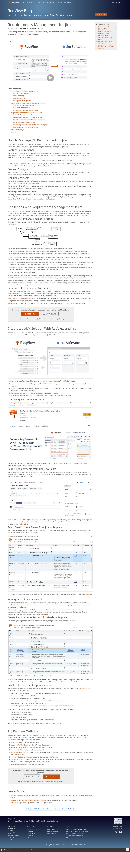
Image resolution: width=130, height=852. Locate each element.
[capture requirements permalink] (7, 149)
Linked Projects (103, 33)
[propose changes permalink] (7, 169)
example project (54, 319)
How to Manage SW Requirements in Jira (24, 91)
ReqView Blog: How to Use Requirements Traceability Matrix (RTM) (33, 795)
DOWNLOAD (51, 314)
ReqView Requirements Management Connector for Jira (30, 403)
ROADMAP (11, 833)
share (42, 29)
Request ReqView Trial (18, 752)
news (34, 29)
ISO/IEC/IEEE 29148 (32, 829)
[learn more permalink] (7, 791)
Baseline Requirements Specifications (25, 127)
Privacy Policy (49, 845)
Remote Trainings (51, 829)
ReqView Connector (24, 745)
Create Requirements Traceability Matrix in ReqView (30, 125)
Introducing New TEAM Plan (63, 809)
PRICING (10, 831)
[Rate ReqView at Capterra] (117, 821)
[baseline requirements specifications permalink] (7, 685)
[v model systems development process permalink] (7, 218)
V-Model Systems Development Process (26, 105)
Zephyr (23, 607)
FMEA (28, 838)
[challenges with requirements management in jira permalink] (7, 207)
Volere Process (31, 833)
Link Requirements (19, 98)
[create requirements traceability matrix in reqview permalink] (7, 617)
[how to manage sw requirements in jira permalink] (7, 140)
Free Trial (32, 2)
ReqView (15, 2)
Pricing (39, 2)
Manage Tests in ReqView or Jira (24, 122)
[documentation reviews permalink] (7, 272)
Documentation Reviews (21, 108)
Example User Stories (45, 166)
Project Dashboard (104, 31)
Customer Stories (64, 15)
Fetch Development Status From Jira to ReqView (29, 120)
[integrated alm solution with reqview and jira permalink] (7, 328)
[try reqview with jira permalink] (7, 731)
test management (30, 747)
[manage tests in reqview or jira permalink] (7, 599)
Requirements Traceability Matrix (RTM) (76, 829)
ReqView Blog (20, 10)
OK (128, 850)
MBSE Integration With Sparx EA (74, 835)
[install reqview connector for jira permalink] (7, 399)
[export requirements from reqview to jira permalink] (7, 468)
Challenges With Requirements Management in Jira (28, 103)
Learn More (14, 132)
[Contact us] (120, 832)
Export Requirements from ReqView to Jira (27, 117)
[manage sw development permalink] (7, 191)
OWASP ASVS (30, 831)
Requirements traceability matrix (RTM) (21, 299)
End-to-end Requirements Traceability (26, 110)
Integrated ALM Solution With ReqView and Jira (26, 113)
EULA (67, 845)
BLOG (68, 827)
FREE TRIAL (31, 314)
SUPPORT (11, 839)
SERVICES (50, 827)
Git (70, 688)
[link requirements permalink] (7, 177)
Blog (44, 2)
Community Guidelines (77, 845)
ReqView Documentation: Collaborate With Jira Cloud (28, 800)
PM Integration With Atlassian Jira (75, 833)
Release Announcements (28, 15)
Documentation (60, 2)
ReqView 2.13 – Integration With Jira (40, 809)
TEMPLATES (31, 827)
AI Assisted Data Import (53, 831)
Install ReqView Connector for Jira (24, 115)
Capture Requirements (21, 93)
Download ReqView (17, 750)
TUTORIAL (11, 837)
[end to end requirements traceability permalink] (7, 288)
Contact (115, 2)
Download (24, 2)
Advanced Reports (51, 833)
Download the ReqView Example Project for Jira (26, 757)
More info (36, 466)
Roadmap (50, 2)
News (10, 15)
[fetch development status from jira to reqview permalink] (7, 527)
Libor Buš (25, 29)
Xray (17, 607)
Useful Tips (48, 15)
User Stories (30, 835)
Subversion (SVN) (79, 688)
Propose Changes (19, 96)
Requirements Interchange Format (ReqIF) (105, 37)
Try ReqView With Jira (18, 130)
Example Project (50, 738)
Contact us (14, 803)
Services (70, 2)
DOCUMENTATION (14, 835)
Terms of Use (59, 845)
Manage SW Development (22, 101)
